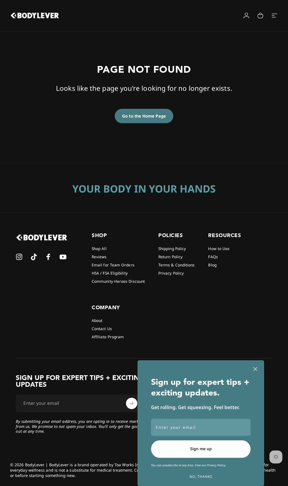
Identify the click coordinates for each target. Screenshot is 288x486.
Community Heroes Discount (118, 281)
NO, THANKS (201, 476)
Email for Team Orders (113, 264)
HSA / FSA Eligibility (110, 273)
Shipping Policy (172, 248)
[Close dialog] (255, 369)
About (97, 320)
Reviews (99, 256)
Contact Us (102, 328)
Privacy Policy (171, 273)
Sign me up (201, 449)
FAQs (213, 256)
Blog (212, 264)
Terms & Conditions (176, 264)
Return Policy (170, 256)
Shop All (99, 248)
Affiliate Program (108, 336)
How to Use (219, 248)
